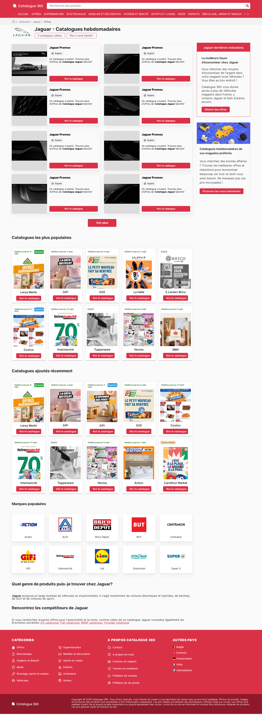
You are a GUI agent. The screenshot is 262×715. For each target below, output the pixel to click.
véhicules (24, 21)
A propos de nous (123, 654)
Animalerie (69, 673)
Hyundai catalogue (116, 622)
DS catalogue (49, 622)
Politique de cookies (125, 675)
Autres (67, 680)
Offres (36, 13)
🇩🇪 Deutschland (182, 658)
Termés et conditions (125, 668)
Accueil (23, 13)
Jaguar (36, 21)
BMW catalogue (91, 622)
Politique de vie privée (126, 682)
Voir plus (102, 222)
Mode (181, 13)
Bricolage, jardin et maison (222, 13)
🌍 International (182, 670)
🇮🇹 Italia (178, 664)
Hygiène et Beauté (136, 13)
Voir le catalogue (73, 78)
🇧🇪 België (178, 647)
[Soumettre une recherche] (247, 6)
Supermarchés (54, 13)
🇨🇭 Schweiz (180, 652)
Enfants (194, 13)
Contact (117, 647)
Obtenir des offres (216, 109)
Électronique (76, 13)
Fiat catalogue (69, 622)
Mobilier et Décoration (105, 13)
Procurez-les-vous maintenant (221, 191)
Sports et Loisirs (163, 13)
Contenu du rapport (124, 661)
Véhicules (22, 680)
